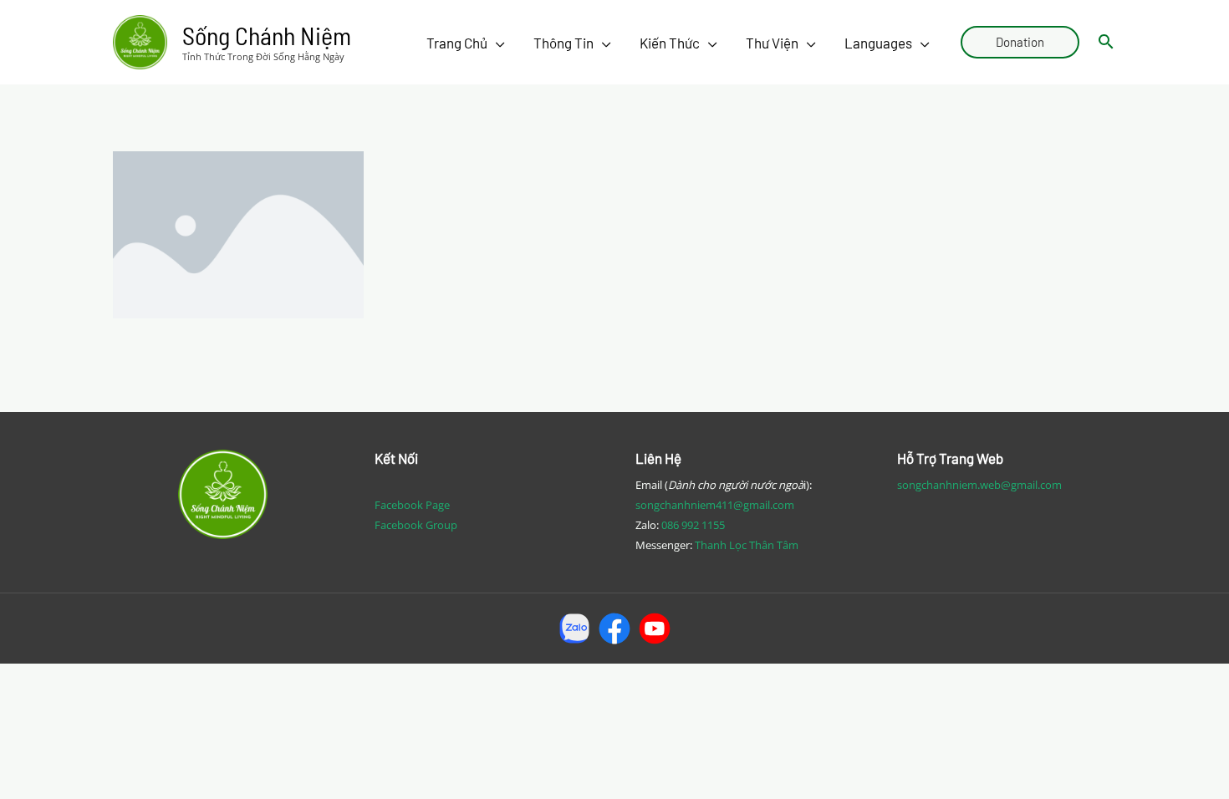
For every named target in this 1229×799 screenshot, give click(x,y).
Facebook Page (412, 504)
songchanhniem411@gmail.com (714, 504)
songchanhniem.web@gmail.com (979, 484)
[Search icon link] (1106, 42)
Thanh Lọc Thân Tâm (746, 544)
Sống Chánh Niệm (266, 35)
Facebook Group (416, 524)
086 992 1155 (693, 524)
